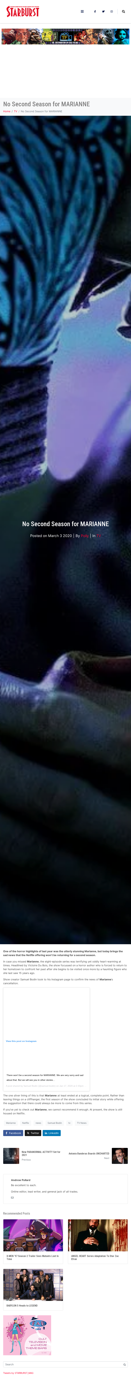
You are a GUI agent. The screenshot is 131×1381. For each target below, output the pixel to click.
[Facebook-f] (95, 11)
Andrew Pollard (20, 1180)
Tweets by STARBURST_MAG (18, 1373)
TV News (81, 1123)
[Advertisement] (65, 73)
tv (69, 1123)
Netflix (25, 1123)
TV (98, 536)
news (38, 1123)
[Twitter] (103, 11)
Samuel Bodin (30, 1086)
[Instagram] (111, 11)
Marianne (11, 1123)
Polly (85, 536)
